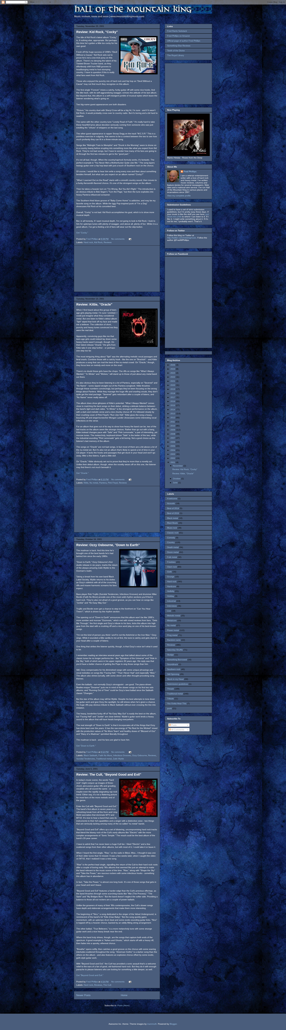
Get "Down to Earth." (86, 746)
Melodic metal (173, 615)
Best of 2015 (173, 513)
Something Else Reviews (178, 45)
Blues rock (172, 528)
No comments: (118, 239)
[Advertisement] (117, 268)
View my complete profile (179, 195)
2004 (173, 450)
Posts (174, 725)
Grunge (170, 576)
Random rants (174, 640)
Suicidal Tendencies (85, 758)
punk (169, 708)
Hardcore (171, 586)
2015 (173, 405)
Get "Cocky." (82, 232)
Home (124, 995)
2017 (173, 397)
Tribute (170, 698)
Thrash (170, 689)
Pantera (103, 483)
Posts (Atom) (123, 1005)
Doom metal (173, 552)
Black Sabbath (90, 755)
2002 (173, 458)
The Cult (107, 985)
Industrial (171, 601)
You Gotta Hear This (176, 703)
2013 (173, 413)
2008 (173, 434)
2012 (173, 417)
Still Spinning (173, 674)
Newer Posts (83, 995)
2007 (173, 438)
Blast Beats (172, 523)
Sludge (170, 654)
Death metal (173, 547)
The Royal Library (175, 55)
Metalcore (172, 620)
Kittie (86, 483)
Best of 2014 (173, 508)
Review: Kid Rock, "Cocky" (97, 32)
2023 (173, 373)
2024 (173, 369)
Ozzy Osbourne (139, 755)
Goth (169, 571)
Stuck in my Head (175, 679)
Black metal (172, 518)
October (177, 478)
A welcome (172, 498)
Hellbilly (170, 591)
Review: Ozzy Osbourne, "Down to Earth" (108, 545)
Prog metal (172, 635)
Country (171, 542)
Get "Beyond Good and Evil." (89, 975)
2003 (173, 454)
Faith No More (105, 755)
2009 (173, 430)
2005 (173, 446)
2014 (173, 409)
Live (169, 611)
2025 (173, 365)
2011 (172, 422)
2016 (173, 401)
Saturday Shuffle (175, 650)
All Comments (177, 729)
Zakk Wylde (118, 758)
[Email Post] (130, 239)
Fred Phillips (190, 171)
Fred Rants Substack (177, 31)
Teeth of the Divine (176, 50)
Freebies (171, 562)
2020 (173, 385)
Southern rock (173, 669)
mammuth (152, 1024)
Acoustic (171, 503)
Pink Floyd (113, 483)
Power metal (173, 630)
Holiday (170, 596)
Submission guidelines (177, 684)
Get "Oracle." (82, 473)
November (178, 466)
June (175, 482)
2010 (173, 426)
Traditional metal (104, 758)
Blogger (173, 1024)
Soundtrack (172, 664)
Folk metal (172, 557)
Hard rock (88, 242)
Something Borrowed (177, 659)
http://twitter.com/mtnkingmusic (181, 238)
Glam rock (172, 567)
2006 (173, 442)
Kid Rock (98, 242)
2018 (173, 393)
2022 (173, 377)
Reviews (108, 242)
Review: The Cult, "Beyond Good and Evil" (108, 774)
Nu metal (94, 483)
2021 (173, 381)
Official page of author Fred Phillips (183, 41)
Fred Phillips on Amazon (178, 36)
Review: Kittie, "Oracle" (94, 304)
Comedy (171, 537)
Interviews (172, 606)
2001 (173, 462)
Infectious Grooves (122, 755)
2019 (173, 389)
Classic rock (172, 533)
